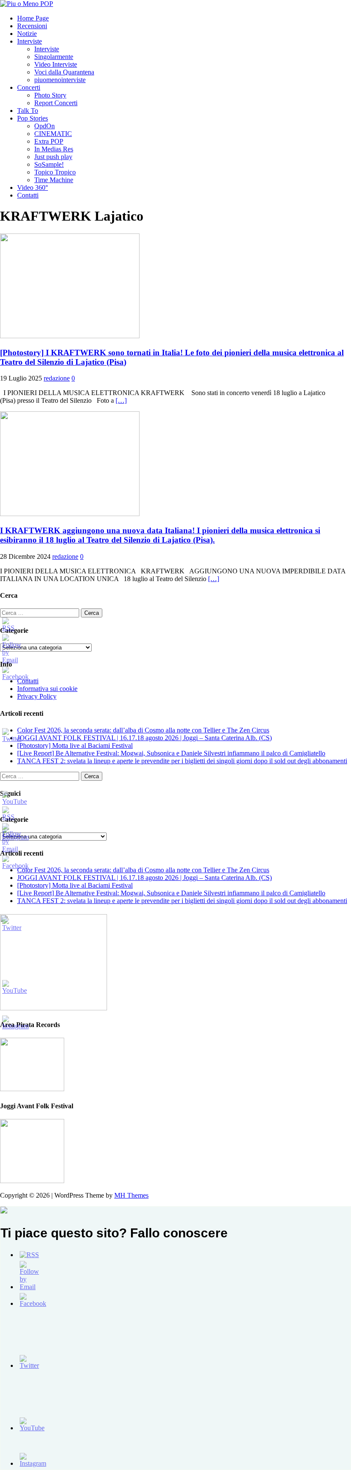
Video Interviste (55, 64)
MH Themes (131, 1195)
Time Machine (53, 179)
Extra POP (48, 141)
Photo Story (50, 95)
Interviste (29, 41)
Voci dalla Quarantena (64, 72)
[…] (121, 400)
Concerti (28, 87)
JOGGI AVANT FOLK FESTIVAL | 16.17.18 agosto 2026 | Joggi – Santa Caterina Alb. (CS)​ (144, 737)
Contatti (28, 195)
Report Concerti (55, 102)
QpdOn (44, 126)
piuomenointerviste (60, 79)
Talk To (27, 110)
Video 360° (32, 187)
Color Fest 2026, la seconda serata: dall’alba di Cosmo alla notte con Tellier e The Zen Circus (143, 730)
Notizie (27, 33)
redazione (57, 378)
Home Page (33, 18)
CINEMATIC (53, 133)
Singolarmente (53, 56)
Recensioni (32, 26)
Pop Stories (32, 118)
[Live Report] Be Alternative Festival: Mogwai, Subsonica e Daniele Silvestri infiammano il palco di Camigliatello (171, 753)
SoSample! (49, 164)
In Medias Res (53, 149)
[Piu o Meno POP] (26, 3)
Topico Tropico (55, 172)
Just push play (53, 156)
